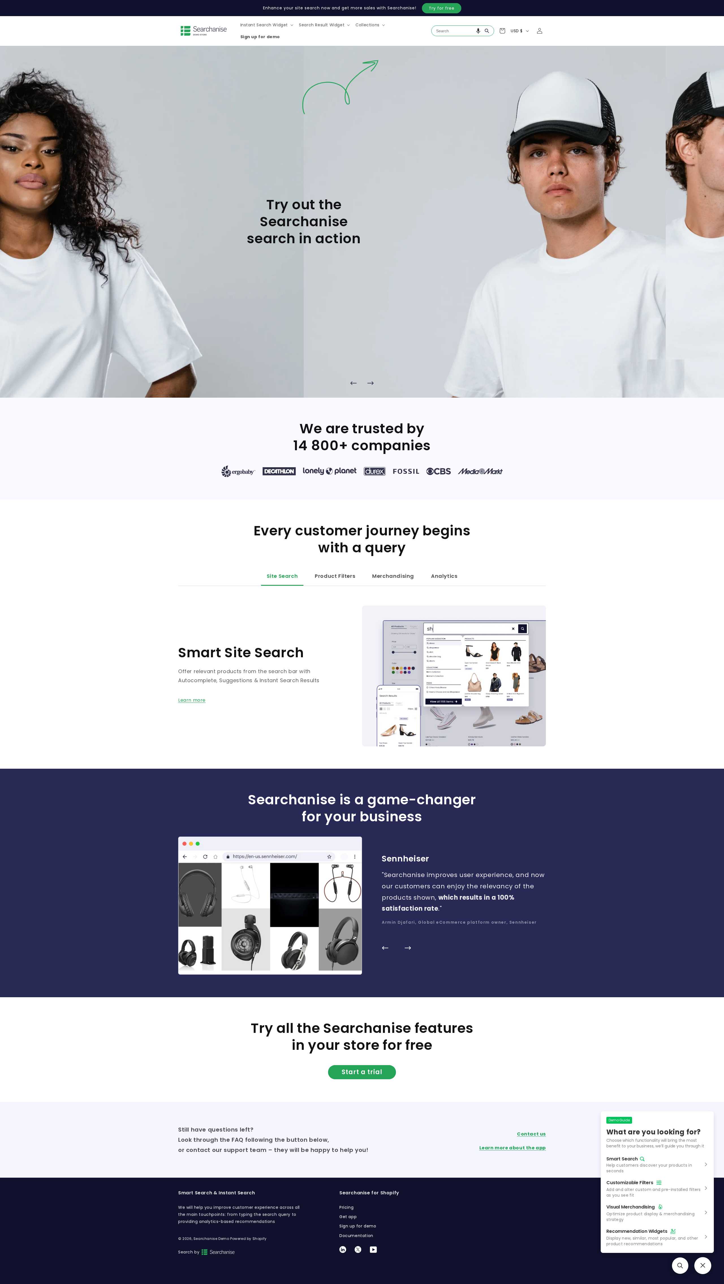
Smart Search (622, 1159)
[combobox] (463, 31)
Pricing (346, 1207)
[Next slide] (370, 383)
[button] (266, 25)
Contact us (531, 1134)
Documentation (356, 1235)
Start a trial (362, 1072)
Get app (348, 1217)
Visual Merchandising (630, 1207)
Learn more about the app (512, 1148)
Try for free (441, 8)
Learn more (192, 700)
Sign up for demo (357, 1226)
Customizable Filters (629, 1182)
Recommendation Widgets (636, 1231)
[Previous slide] (353, 383)
